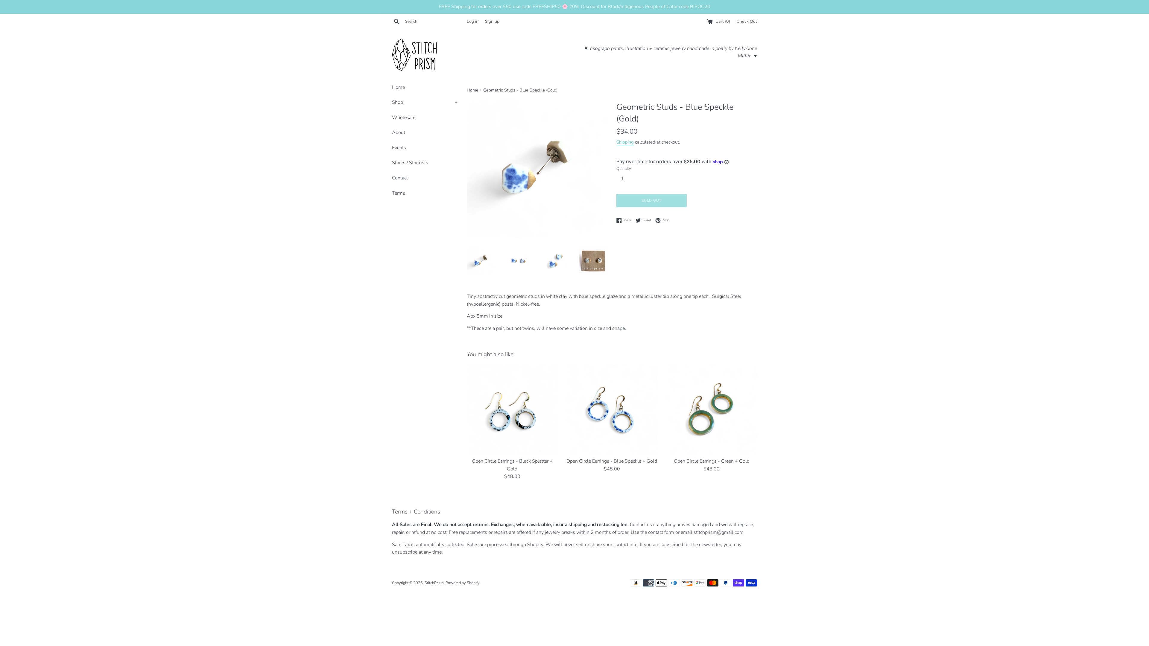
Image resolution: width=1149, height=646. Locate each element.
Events (399, 147)
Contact (400, 178)
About (398, 132)
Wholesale (403, 117)
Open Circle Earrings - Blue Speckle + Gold (611, 461)
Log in (472, 21)
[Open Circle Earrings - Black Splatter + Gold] (512, 409)
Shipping (625, 142)
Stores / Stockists (410, 162)
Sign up (492, 21)
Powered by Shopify (463, 583)
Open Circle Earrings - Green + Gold (712, 461)
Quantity (623, 168)
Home (398, 87)
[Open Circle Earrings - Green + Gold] (711, 409)
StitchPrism (434, 583)
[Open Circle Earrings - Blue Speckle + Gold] (611, 409)
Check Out (747, 21)
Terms (398, 193)
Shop (425, 102)
